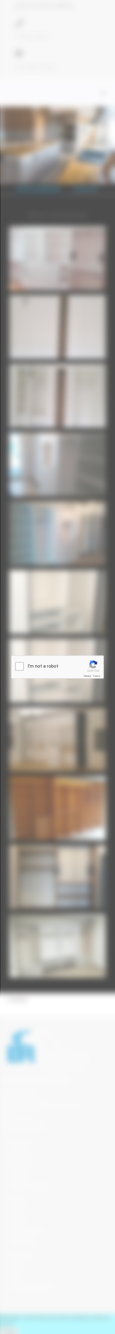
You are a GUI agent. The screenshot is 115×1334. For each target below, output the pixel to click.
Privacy (87, 676)
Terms (96, 676)
